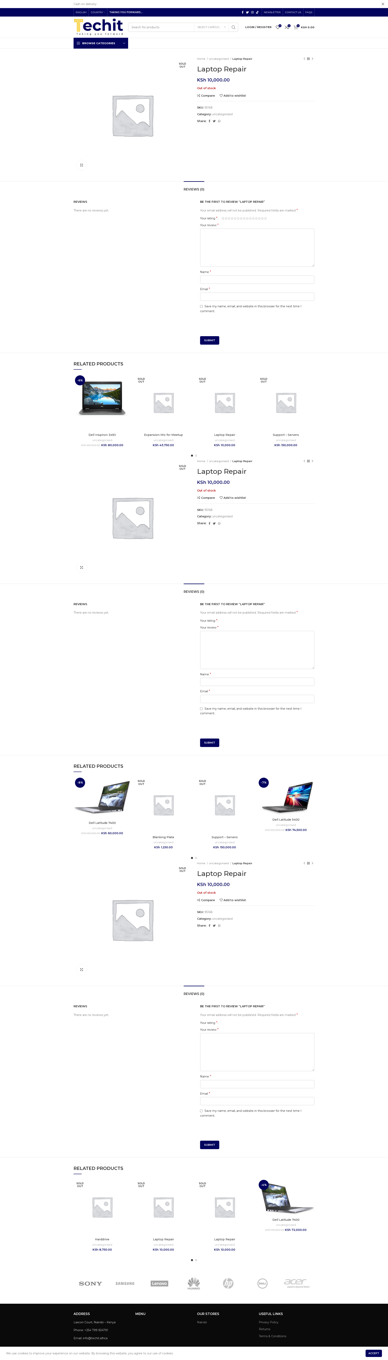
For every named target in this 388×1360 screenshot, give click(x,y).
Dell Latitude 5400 (285, 819)
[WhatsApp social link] (219, 121)
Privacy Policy (268, 1322)
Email (205, 289)
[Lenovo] (159, 1283)
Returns (264, 1329)
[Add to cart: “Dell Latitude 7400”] (128, 791)
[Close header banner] (383, 4)
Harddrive (102, 1239)
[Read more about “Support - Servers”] (311, 389)
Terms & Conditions (272, 1336)
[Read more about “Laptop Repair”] (250, 389)
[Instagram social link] (252, 12)
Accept (373, 1353)
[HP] (228, 1283)
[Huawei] (194, 1283)
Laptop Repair (224, 435)
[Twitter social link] (247, 12)
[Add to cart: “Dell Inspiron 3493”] (128, 389)
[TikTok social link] (257, 12)
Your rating (208, 218)
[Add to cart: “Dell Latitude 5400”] (311, 791)
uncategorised (219, 58)
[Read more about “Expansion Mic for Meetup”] (189, 389)
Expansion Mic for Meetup (163, 435)
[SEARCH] (233, 27)
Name (205, 272)
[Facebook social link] (242, 12)
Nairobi (202, 1322)
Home (201, 58)
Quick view (128, 398)
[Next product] (312, 59)
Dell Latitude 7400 (102, 823)
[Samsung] (125, 1283)
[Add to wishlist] (128, 380)
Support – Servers (286, 435)
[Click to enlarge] (82, 165)
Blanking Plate (163, 837)
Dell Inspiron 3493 (102, 435)
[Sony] (90, 1283)
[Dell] (262, 1283)
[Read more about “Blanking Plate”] (189, 791)
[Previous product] (304, 59)
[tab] (194, 187)
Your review (209, 225)
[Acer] (297, 1283)
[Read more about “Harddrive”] (128, 1194)
